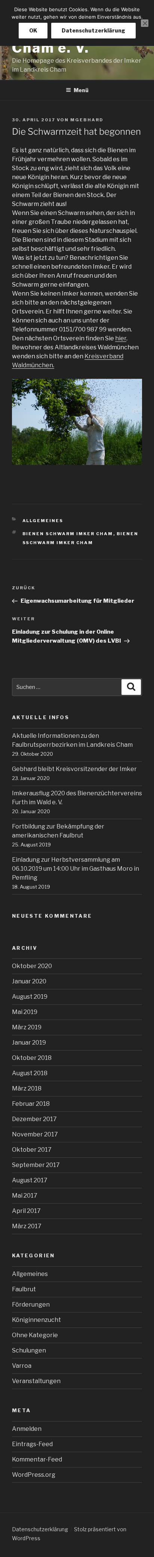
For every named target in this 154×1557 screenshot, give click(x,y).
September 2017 (36, 1164)
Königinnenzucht (36, 1319)
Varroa (21, 1365)
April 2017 (26, 1210)
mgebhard (87, 119)
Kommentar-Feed (37, 1459)
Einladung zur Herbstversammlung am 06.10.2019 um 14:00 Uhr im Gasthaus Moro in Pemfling (75, 868)
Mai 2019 (24, 1011)
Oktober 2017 (32, 1149)
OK (33, 30)
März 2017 (26, 1226)
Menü (81, 90)
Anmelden (26, 1428)
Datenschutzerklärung (40, 1529)
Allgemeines (43, 520)
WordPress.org (33, 1474)
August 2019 (29, 996)
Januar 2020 (29, 981)
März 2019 (26, 1027)
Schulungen (29, 1350)
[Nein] (144, 23)
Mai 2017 (24, 1195)
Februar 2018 (31, 1103)
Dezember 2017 (34, 1119)
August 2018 (29, 1073)
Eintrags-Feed (32, 1444)
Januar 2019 (29, 1042)
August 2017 (29, 1180)
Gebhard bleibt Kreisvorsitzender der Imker (74, 769)
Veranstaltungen (36, 1381)
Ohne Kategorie (35, 1335)
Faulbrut (24, 1289)
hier (120, 338)
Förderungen (31, 1304)
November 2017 (35, 1134)
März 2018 (26, 1088)
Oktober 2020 (32, 966)
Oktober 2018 (32, 1057)
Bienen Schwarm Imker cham (67, 533)
